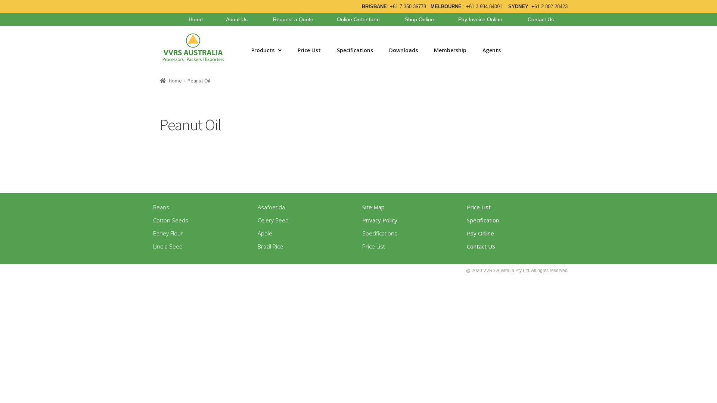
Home (196, 19)
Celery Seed (273, 220)
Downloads (403, 50)
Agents (491, 50)
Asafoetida (271, 207)
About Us (237, 19)
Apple (265, 233)
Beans (161, 207)
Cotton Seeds (170, 220)
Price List (309, 50)
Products (262, 50)
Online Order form (358, 19)
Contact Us (541, 19)
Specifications (355, 50)
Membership (450, 50)
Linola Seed (168, 246)
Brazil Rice (270, 246)
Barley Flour (168, 233)
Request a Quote (293, 19)
